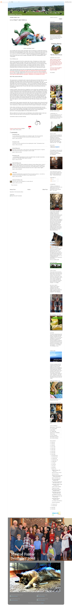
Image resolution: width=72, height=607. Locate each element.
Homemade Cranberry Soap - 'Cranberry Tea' (57, 485)
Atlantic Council (31, 48)
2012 (52, 454)
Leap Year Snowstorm (56, 502)
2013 (52, 452)
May (53, 465)
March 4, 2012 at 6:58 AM (17, 169)
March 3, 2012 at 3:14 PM (17, 159)
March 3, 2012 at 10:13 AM (17, 144)
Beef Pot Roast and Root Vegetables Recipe (56, 490)
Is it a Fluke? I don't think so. (57, 500)
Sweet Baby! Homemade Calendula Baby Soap (56, 492)
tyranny (20, 129)
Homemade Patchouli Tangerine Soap (56, 499)
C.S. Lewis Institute (53, 428)
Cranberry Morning (54, 247)
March (53, 468)
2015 (52, 449)
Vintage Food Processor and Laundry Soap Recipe (57, 476)
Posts (52, 179)
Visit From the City (55, 474)
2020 (52, 442)
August (53, 461)
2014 (52, 451)
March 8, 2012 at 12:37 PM (17, 182)
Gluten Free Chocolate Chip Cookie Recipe (57, 496)
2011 (52, 507)
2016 (52, 448)
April (53, 467)
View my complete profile (54, 259)
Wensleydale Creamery (54, 436)
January (53, 505)
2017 (52, 446)
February (54, 504)
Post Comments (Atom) (19, 191)
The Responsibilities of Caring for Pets (56, 480)
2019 (52, 443)
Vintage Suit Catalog (55, 488)
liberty (17, 129)
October (53, 458)
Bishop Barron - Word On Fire (55, 427)
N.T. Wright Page (53, 431)
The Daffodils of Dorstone (56, 494)
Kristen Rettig (15, 148)
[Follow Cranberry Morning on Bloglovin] (55, 147)
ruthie (13, 172)
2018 (52, 445)
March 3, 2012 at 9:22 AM (17, 138)
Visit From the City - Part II (56, 472)
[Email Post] (29, 128)
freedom (14, 129)
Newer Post (12, 189)
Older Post (45, 189)
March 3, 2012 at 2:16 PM (17, 152)
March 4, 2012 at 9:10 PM (17, 176)
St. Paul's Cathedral (53, 435)
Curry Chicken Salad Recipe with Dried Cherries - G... (57, 482)
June (53, 464)
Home (29, 189)
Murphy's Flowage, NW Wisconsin (56, 471)
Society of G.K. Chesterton (55, 432)
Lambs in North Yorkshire (56, 486)
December (54, 455)
